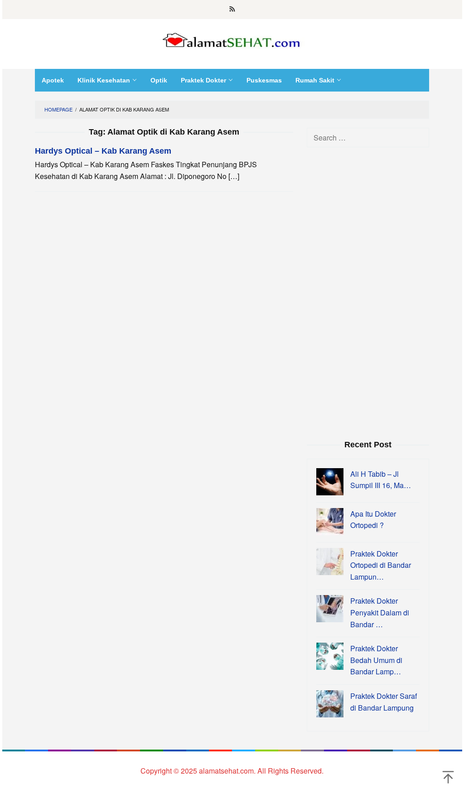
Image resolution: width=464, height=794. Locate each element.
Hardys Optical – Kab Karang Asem (103, 150)
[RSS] (232, 9)
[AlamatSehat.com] (232, 38)
